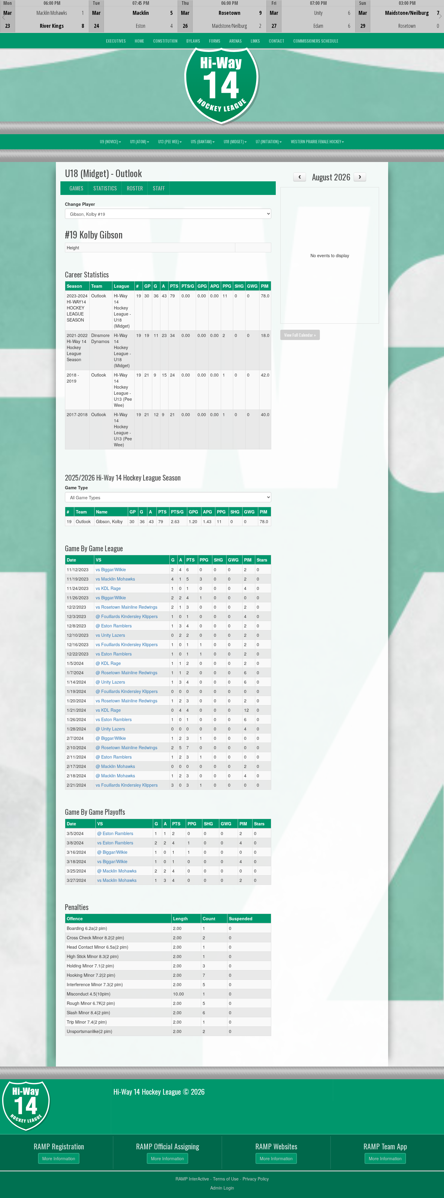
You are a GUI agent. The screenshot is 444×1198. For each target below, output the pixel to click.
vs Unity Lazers (110, 635)
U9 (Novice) (109, 141)
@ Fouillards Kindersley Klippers (127, 616)
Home (139, 40)
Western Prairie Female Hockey (316, 141)
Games (76, 188)
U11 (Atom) (138, 141)
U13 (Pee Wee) (168, 141)
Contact (276, 40)
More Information (58, 1158)
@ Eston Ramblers (114, 626)
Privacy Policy (256, 1179)
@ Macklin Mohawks (115, 766)
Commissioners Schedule (315, 40)
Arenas (235, 40)
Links (255, 40)
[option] (44, 16)
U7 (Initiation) (267, 141)
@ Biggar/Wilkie (111, 738)
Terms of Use (226, 1179)
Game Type (76, 487)
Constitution (165, 40)
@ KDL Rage (108, 663)
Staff (159, 188)
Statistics (105, 188)
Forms (214, 40)
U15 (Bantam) (201, 141)
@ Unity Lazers (110, 682)
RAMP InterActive (192, 1179)
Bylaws (193, 40)
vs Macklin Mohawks (115, 579)
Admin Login (222, 1188)
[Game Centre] (44, 21)
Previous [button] (3, 17)
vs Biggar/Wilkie (111, 569)
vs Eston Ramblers (114, 654)
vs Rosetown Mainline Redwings (126, 607)
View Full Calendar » (300, 335)
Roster (135, 188)
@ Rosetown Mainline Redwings (126, 672)
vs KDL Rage (108, 588)
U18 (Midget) (234, 141)
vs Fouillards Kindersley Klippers (127, 644)
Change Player (80, 204)
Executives (116, 40)
